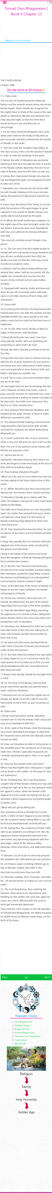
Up (26, 977)
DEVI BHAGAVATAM (22, 40)
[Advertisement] (26, 948)
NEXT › (47, 977)
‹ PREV (4, 977)
